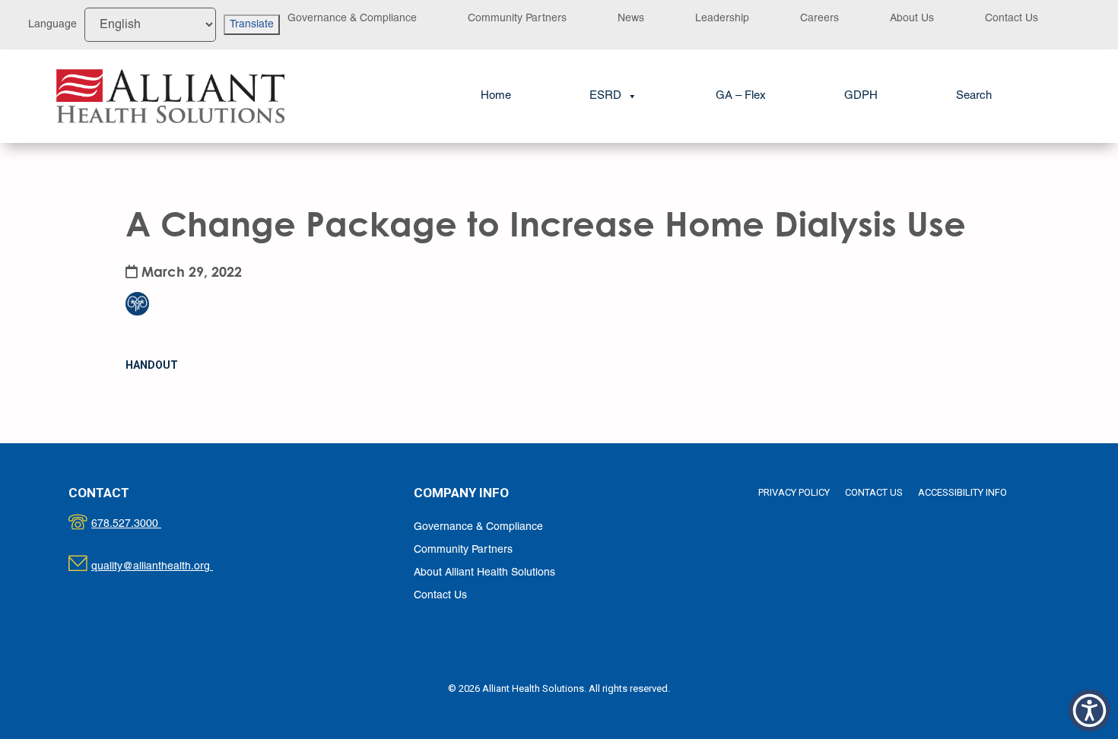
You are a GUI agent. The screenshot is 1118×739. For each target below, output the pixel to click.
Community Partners (517, 19)
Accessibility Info (962, 492)
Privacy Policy (794, 492)
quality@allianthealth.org (165, 567)
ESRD (605, 95)
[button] (973, 96)
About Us (912, 19)
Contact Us (1011, 19)
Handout (151, 365)
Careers (819, 19)
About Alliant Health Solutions (484, 573)
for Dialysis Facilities (146, 273)
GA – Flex (741, 95)
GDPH (861, 95)
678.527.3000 (141, 524)
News (631, 19)
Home (496, 95)
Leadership (722, 19)
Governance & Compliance (352, 19)
